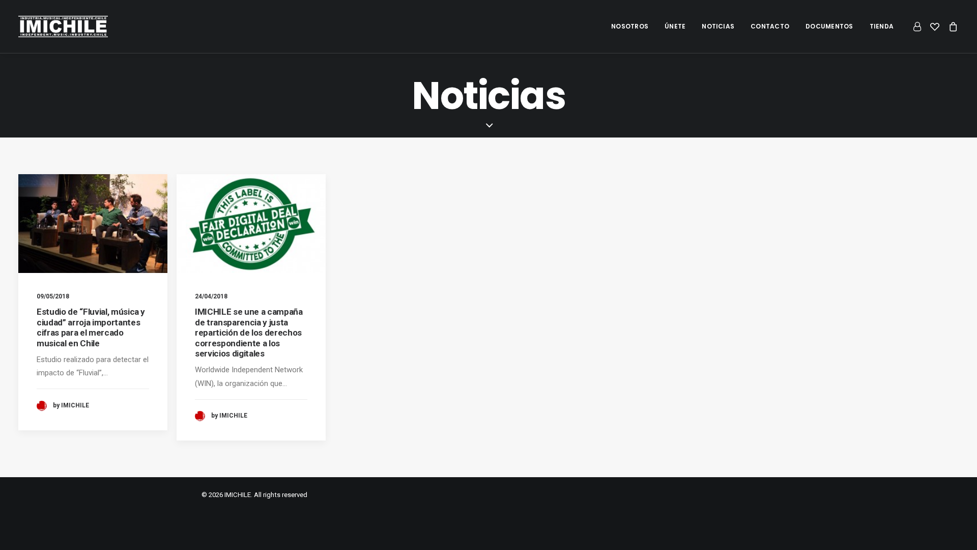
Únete (675, 26)
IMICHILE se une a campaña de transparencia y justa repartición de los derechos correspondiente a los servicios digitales (249, 333)
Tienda (882, 26)
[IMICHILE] (63, 26)
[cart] (951, 26)
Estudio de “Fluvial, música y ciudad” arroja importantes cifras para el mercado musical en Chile (91, 327)
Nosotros (629, 26)
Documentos (829, 26)
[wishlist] (935, 26)
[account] (919, 26)
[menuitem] (629, 26)
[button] (92, 223)
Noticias (718, 26)
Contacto (770, 26)
